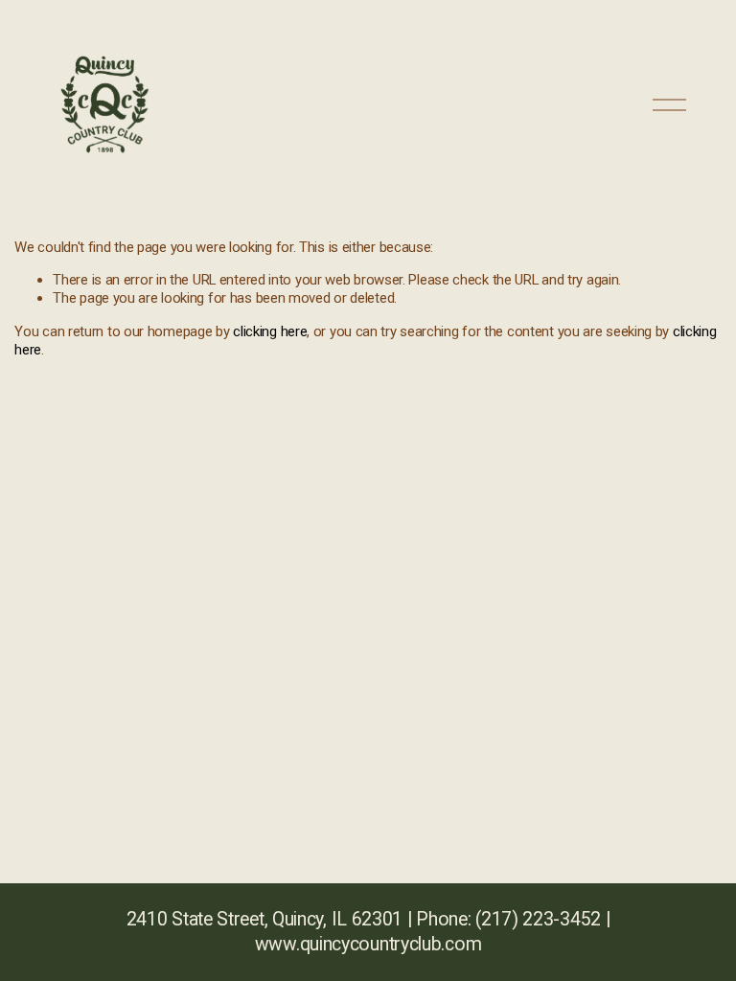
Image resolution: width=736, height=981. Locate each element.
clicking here (270, 331)
